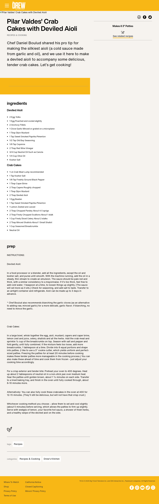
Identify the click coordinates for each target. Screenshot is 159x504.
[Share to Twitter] (150, 17)
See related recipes (123, 36)
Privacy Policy (10, 491)
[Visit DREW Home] (18, 5)
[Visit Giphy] (153, 487)
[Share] (139, 17)
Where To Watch (11, 482)
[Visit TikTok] (148, 487)
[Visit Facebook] (132, 487)
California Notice (33, 482)
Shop (6, 486)
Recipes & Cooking (17, 35)
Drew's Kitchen (52, 458)
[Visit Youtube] (142, 487)
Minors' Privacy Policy (35, 491)
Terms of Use (10, 495)
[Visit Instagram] (137, 487)
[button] (18, 5)
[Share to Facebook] (145, 17)
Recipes (18, 444)
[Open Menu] (7, 6)
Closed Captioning (34, 486)
